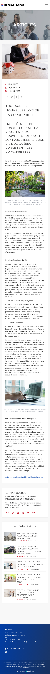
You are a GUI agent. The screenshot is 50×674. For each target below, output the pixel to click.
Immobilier (12, 84)
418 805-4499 (14, 640)
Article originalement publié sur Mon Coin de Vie (24, 477)
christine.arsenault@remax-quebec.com (26, 642)
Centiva (30, 671)
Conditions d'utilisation (27, 666)
